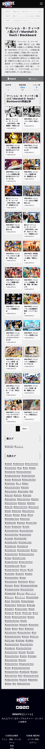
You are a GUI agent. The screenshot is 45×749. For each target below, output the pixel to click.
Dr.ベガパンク (20, 597)
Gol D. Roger (10, 640)
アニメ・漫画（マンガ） (12, 739)
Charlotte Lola (23, 546)
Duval (8, 601)
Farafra (18, 613)
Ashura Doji (17, 479)
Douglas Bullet (11, 593)
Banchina (26, 487)
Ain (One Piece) (11, 468)
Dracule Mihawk (33, 597)
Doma (18, 585)
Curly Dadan (10, 574)
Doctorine (9, 585)
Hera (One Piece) (11, 660)
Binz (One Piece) (11, 503)
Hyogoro (35, 672)
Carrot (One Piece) (12, 534)
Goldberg (30, 640)
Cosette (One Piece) (12, 570)
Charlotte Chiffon (11, 542)
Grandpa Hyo (10, 648)
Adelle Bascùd (19, 464)
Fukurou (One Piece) (20, 617)
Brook (31, 515)
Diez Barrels (24, 581)
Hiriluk (8, 668)
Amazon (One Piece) (24, 472)
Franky (8, 617)
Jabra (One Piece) (24, 683)
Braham (17, 515)
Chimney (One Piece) (27, 554)
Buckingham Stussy (12, 519)
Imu (21, 675)
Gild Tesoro (30, 628)
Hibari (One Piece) (12, 664)
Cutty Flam (20, 574)
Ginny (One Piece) (25, 632)
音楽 (12, 745)
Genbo (8, 628)
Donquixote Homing (12, 589)
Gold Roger (20, 640)
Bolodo (8, 511)
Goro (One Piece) (27, 644)
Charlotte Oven (11, 550)
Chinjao (8, 558)
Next (24, 428)
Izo (15, 683)
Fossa (36, 613)
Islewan (8, 683)
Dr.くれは (21, 593)
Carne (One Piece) (27, 530)
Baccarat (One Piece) (13, 487)
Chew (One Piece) (12, 554)
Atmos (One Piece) (30, 479)
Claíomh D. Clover (20, 558)
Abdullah (9, 464)
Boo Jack (9, 515)
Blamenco (23, 503)
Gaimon (31, 617)
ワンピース (19, 446)
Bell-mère (18, 495)
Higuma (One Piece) (27, 664)
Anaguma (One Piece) (13, 476)
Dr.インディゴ (31, 593)
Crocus (24, 570)
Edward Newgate (28, 601)
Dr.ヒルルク (10, 597)
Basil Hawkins (24, 491)
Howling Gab (25, 672)
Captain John (17, 526)
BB (32, 491)
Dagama (29, 574)
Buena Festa (26, 519)
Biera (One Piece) (24, 499)
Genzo (16, 628)
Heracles (23, 660)
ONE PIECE (10, 446)
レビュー (34, 79)
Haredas (31, 652)
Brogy (24, 515)
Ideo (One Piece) (11, 675)
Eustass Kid (10, 613)
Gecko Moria (34, 625)
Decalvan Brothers (12, 578)
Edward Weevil (11, 605)
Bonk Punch (17, 511)
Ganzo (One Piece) (12, 625)
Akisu (26, 468)
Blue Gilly (9, 507)
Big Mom (36, 499)
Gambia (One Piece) (12, 621)
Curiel (31, 570)
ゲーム (12, 742)
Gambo (24, 621)
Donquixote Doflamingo (30, 585)
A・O (19, 483)
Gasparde (24, 625)
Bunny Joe (22, 523)
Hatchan (24, 656)
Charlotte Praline (24, 550)
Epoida (32, 609)
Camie (8, 526)
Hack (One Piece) (11, 652)
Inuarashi (24, 680)
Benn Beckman (11, 499)
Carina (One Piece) (12, 530)
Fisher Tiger (28, 613)
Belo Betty (28, 495)
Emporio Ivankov (22, 609)
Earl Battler (16, 601)
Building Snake (11, 523)
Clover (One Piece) (27, 562)
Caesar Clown (32, 523)
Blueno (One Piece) (21, 507)
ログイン (33, 742)
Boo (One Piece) (29, 511)
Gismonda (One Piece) (13, 636)
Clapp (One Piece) (12, 562)
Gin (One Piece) (11, 632)
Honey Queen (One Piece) (21, 668)
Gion (34, 632)
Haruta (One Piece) (12, 656)
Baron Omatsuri (11, 491)
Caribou (26, 526)
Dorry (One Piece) (27, 589)
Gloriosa (26, 636)
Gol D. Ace (35, 636)
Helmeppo (33, 656)
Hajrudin (23, 652)
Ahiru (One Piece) (32, 464)
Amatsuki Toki (10, 472)
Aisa (20, 468)
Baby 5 (26, 483)
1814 (22, 87)
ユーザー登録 (33, 739)
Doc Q (32, 581)
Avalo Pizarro (10, 483)
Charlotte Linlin (11, 546)
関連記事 (13, 79)
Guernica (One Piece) (24, 648)
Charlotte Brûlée (21, 538)
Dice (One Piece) (11, 581)
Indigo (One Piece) (12, 680)
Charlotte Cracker (26, 542)
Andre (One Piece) (29, 476)
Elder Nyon (22, 605)
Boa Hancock (34, 507)
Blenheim (32, 503)
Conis (24, 566)
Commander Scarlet (12, 566)
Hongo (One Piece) (12, 672)
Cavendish (9, 538)
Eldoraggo (31, 605)
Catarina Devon (26, 534)
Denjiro (23, 578)
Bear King (9, 495)
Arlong (8, 479)
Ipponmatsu (34, 680)
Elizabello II (10, 609)
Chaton (35, 550)
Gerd (22, 628)
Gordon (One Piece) (12, 644)
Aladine (33, 468)
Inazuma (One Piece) (32, 675)
